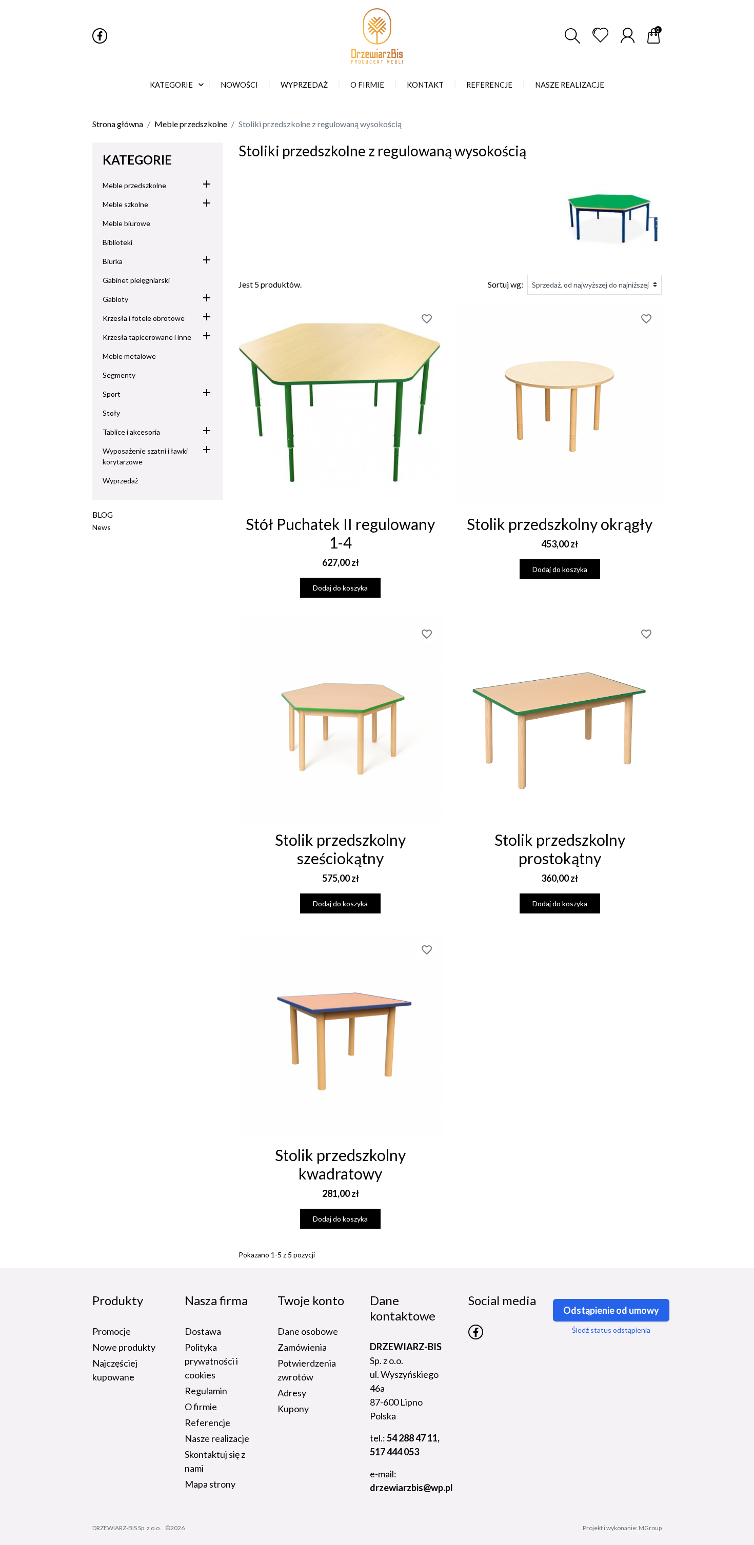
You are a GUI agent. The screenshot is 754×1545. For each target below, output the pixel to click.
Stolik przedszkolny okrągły (559, 524)
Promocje (111, 1331)
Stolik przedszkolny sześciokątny (340, 848)
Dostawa (203, 1331)
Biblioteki (117, 242)
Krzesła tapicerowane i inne (147, 337)
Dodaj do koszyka (340, 587)
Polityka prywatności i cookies (211, 1360)
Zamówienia (302, 1347)
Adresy (291, 1392)
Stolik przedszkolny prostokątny (559, 848)
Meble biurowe (126, 223)
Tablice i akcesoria (131, 432)
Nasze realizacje (217, 1438)
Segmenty (119, 375)
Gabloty (115, 299)
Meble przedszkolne (134, 185)
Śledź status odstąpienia (611, 1330)
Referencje (207, 1422)
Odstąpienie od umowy (611, 1310)
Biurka (113, 261)
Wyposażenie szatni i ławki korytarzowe (145, 456)
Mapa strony (210, 1484)
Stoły (111, 413)
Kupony (293, 1408)
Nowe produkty (123, 1347)
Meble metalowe (129, 356)
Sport (112, 394)
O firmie (201, 1406)
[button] (572, 36)
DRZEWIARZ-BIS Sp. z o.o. (126, 1528)
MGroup (650, 1528)
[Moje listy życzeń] (600, 35)
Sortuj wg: (505, 284)
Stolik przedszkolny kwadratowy (340, 1164)
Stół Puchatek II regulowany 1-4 (340, 533)
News (101, 527)
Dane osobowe (307, 1331)
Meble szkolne (125, 204)
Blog (102, 514)
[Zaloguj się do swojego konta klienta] (628, 35)
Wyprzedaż (120, 480)
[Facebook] (99, 35)
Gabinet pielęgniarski (136, 280)
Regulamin (206, 1390)
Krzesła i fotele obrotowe (144, 318)
